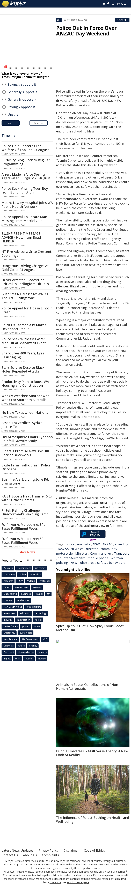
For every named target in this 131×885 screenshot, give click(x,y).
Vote (10, 123)
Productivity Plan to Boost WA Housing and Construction (25, 384)
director (92, 549)
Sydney (33, 645)
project (26, 626)
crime (37, 626)
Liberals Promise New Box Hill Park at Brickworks (25, 453)
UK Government (30, 639)
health (7, 587)
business (26, 593)
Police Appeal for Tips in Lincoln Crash (27, 310)
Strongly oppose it (21, 107)
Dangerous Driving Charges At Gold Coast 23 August (25, 268)
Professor (45, 580)
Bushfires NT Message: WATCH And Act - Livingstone (25, 296)
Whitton (117, 558)
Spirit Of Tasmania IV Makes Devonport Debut (24, 327)
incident (42, 658)
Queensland (10, 593)
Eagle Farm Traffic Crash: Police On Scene (26, 467)
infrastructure (34, 606)
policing (62, 563)
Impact (7, 658)
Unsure (13, 114)
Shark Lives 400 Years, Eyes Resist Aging (23, 355)
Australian (35, 574)
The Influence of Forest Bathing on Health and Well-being (92, 819)
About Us (30, 855)
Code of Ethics (94, 850)
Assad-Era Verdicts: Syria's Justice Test (22, 425)
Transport (121, 553)
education (25, 613)
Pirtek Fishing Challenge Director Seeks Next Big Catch (25, 512)
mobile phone (98, 558)
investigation (23, 619)
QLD (45, 639)
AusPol (38, 619)
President (9, 652)
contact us (55, 882)
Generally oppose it (22, 99)
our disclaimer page (78, 882)
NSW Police (78, 563)
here (118, 526)
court (17, 658)
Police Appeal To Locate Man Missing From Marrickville (24, 219)
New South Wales (70, 549)
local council (23, 600)
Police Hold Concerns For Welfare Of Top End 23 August (25, 148)
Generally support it (23, 92)
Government (24, 567)
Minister (81, 553)
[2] (3, 875)
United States (11, 626)
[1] (126, 871)
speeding (121, 544)
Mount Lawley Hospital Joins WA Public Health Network (27, 204)
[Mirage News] (14, 4)
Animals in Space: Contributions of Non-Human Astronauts (87, 686)
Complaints (50, 855)
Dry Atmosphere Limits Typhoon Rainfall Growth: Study (27, 439)
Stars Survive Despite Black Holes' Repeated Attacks (23, 369)
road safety (98, 563)
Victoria (31, 580)
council (39, 593)
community (108, 549)
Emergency (9, 632)
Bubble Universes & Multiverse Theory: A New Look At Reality (92, 753)
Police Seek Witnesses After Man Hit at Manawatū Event (24, 341)
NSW (96, 544)
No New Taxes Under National (25, 412)
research (8, 580)
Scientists (9, 645)
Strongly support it (22, 84)
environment (21, 587)
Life (59, 19)
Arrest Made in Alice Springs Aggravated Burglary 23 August (26, 176)
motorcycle (64, 553)
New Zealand (11, 639)
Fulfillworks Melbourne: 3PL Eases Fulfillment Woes (23, 526)
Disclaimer (71, 850)
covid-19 (8, 600)
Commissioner (100, 553)
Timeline (9, 135)
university (40, 567)
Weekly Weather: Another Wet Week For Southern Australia (25, 398)
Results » (38, 123)
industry (8, 619)
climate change (26, 652)
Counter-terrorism (71, 558)
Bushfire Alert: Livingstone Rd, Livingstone (25, 481)
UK (48, 593)
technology (40, 613)
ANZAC (107, 544)
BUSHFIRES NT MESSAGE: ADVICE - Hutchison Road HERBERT (21, 237)
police (70, 544)
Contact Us (10, 855)
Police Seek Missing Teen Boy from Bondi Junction (25, 190)
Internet (29, 658)
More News (27, 552)
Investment (9, 613)
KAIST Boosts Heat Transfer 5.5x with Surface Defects (27, 498)
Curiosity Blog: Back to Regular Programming (26, 162)
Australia (83, 544)
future (21, 645)
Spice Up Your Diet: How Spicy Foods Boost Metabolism (90, 628)
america (43, 652)
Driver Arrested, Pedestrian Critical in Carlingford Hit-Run (25, 282)
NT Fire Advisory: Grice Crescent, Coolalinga (27, 253)
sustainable (26, 632)
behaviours (117, 563)
